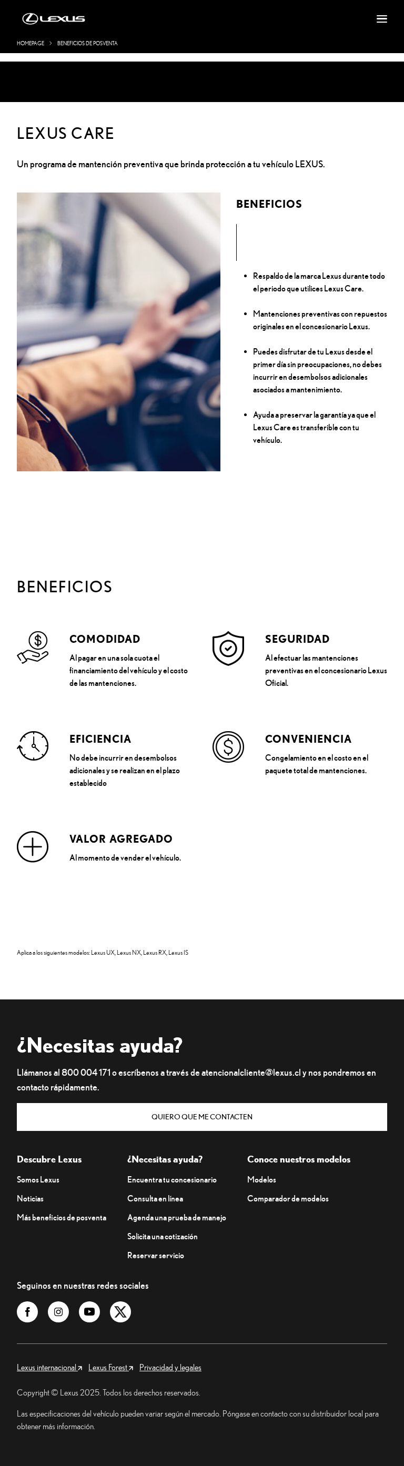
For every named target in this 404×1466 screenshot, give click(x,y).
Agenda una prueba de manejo (176, 1217)
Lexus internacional (47, 1367)
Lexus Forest (108, 1367)
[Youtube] (89, 1311)
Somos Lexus (38, 1179)
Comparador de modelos (288, 1198)
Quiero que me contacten (202, 1117)
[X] (120, 1311)
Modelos (261, 1179)
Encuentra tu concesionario (172, 1179)
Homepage (30, 43)
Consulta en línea (155, 1198)
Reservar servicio (155, 1255)
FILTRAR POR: (329, 68)
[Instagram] (58, 1311)
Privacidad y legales (170, 1367)
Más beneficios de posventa (61, 1217)
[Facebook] (27, 1311)
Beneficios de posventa (87, 43)
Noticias (30, 1198)
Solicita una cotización (162, 1236)
